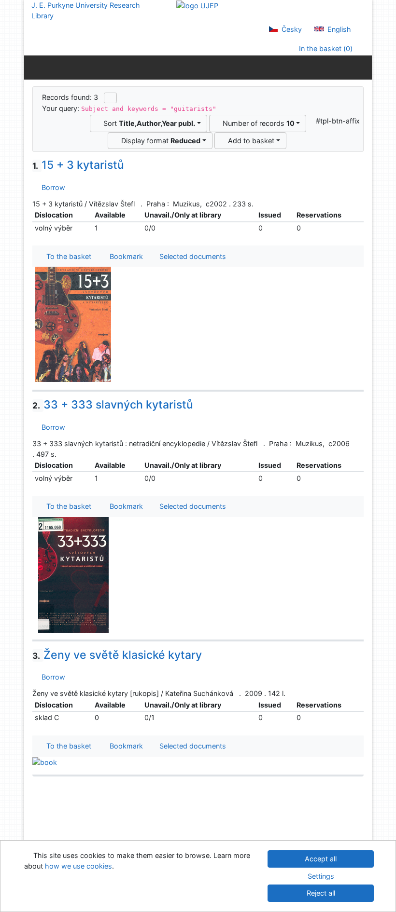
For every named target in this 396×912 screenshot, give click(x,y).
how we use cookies (78, 866)
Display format (158, 140)
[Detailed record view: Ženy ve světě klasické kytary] (44, 762)
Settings (321, 876)
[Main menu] (362, 67)
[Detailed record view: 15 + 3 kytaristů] (73, 324)
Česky (291, 29)
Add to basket (249, 140)
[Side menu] (33, 67)
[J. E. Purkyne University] (197, 5)
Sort (147, 123)
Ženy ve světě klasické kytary (117, 655)
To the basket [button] (66, 256)
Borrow (51, 187)
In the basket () (325, 48)
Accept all (321, 859)
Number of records (257, 123)
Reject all (321, 893)
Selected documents (191, 256)
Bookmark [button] (124, 256)
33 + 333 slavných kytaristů (112, 404)
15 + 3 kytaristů (78, 165)
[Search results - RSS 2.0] (110, 98)
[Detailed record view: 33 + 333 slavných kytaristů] (73, 574)
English (338, 29)
